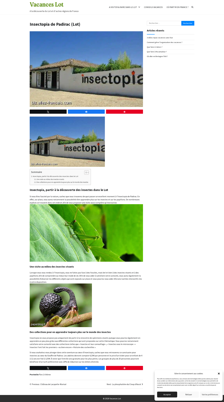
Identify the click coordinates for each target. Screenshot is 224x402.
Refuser (188, 394)
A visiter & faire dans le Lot (123, 7)
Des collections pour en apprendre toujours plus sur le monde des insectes (62, 182)
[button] (219, 373)
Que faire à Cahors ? (154, 47)
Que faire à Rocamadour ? (157, 51)
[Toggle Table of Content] (85, 172)
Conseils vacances (153, 7)
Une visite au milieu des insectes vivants (50, 179)
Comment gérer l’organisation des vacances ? (164, 42)
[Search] (192, 7)
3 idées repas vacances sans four (160, 37)
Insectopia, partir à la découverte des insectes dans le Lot (55, 176)
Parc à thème (45, 374)
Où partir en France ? (177, 7)
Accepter (167, 394)
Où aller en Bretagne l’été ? (157, 56)
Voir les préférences (210, 394)
